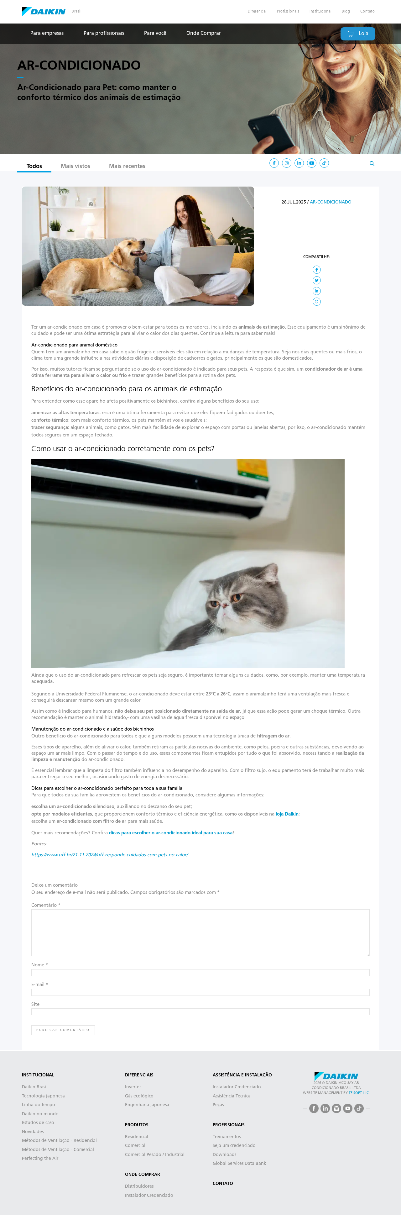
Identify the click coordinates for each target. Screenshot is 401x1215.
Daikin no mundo (40, 1114)
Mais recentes (127, 167)
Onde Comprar (203, 33)
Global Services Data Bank (239, 1163)
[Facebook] (314, 1108)
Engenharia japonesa (147, 1105)
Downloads (224, 1155)
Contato (367, 11)
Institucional (321, 11)
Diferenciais (139, 1075)
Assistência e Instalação (242, 1075)
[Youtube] (347, 1108)
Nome (39, 965)
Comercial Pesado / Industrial (155, 1155)
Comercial (135, 1146)
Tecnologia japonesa (43, 1096)
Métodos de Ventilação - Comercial (58, 1150)
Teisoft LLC (359, 1093)
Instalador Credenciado (149, 1195)
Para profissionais (104, 33)
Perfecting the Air (40, 1158)
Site (35, 1004)
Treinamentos (227, 1137)
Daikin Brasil (43, 11)
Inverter (133, 1087)
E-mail (39, 985)
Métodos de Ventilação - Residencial (59, 1140)
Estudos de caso (38, 1123)
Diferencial (257, 11)
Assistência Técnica (232, 1096)
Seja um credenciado (234, 1146)
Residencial (136, 1137)
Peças (218, 1105)
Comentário (45, 905)
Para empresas (47, 33)
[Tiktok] (324, 163)
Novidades (33, 1132)
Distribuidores (139, 1186)
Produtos (136, 1125)
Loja (363, 33)
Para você (155, 33)
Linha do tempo (38, 1105)
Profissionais (288, 11)
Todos (34, 167)
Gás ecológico (139, 1096)
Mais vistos (75, 167)
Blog (346, 11)
